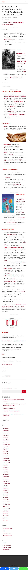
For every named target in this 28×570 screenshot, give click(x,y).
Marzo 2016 (5, 495)
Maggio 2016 (5, 490)
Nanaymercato (10, 181)
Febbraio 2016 (6, 497)
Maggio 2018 (5, 449)
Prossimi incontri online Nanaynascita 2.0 (11, 411)
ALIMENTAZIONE (18, 304)
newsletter (7, 376)
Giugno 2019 (5, 437)
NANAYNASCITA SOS (11, 234)
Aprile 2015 (5, 518)
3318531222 (8, 38)
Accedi (4, 543)
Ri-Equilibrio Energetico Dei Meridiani (12, 160)
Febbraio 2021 (6, 428)
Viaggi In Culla (21, 212)
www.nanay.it (4, 367)
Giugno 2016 (5, 488)
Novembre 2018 (6, 444)
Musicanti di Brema (18, 76)
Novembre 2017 (6, 460)
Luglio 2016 (5, 485)
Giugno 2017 (5, 465)
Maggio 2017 (5, 467)
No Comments (6, 19)
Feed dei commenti (7, 547)
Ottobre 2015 (6, 506)
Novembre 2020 (6, 433)
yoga (4, 530)
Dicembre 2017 (6, 458)
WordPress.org (6, 549)
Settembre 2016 (6, 483)
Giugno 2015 (5, 513)
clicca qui (13, 267)
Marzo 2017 (5, 472)
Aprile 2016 (5, 492)
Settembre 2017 (6, 462)
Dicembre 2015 (6, 502)
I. (18, 101)
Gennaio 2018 (6, 456)
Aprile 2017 (5, 469)
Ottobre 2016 (6, 481)
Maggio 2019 (5, 439)
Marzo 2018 (5, 451)
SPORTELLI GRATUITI (8, 95)
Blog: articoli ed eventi (7, 528)
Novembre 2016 (6, 479)
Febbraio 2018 (6, 453)
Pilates (5, 152)
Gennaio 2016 (6, 499)
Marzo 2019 (5, 442)
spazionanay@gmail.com (7, 364)
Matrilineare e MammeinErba (9, 408)
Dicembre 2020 (6, 430)
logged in (9, 388)
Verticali (6, 126)
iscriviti (22, 129)
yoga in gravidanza (7, 533)
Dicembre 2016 (6, 476)
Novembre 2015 (6, 504)
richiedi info (18, 184)
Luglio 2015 (5, 511)
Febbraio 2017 (6, 474)
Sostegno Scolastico (11, 222)
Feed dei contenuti (7, 545)
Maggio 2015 (5, 515)
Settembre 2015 (6, 508)
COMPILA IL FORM (5, 340)
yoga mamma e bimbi (7, 535)
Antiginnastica (7, 144)
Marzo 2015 (5, 520)
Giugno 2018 (5, 446)
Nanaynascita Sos (21, 53)
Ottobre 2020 (6, 435)
